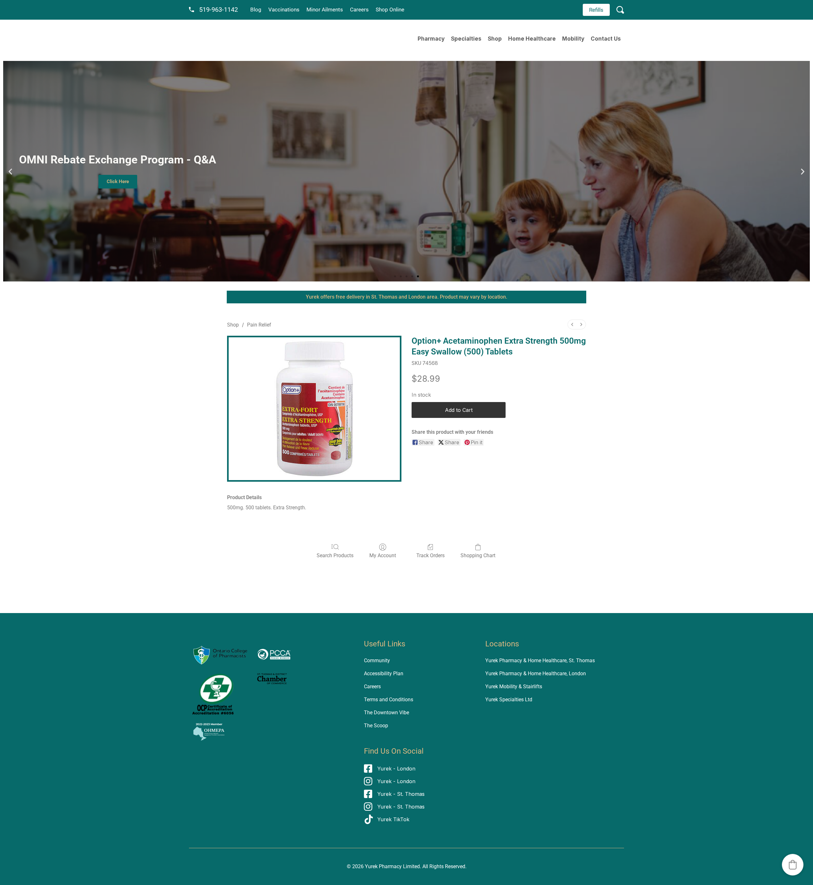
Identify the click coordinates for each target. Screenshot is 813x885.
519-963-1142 (218, 9)
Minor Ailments (324, 9)
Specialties (466, 39)
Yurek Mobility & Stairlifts (513, 687)
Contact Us (606, 39)
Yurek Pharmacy (383, 866)
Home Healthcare (532, 39)
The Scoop (376, 726)
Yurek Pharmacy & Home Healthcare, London (535, 673)
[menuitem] (572, 324)
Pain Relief (259, 325)
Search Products (335, 555)
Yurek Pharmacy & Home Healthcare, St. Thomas (540, 660)
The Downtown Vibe (386, 713)
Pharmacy (431, 39)
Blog (255, 9)
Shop (495, 39)
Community (377, 660)
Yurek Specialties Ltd (508, 700)
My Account (382, 555)
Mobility (573, 39)
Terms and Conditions (388, 700)
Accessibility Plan (383, 673)
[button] (10, 171)
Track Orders (430, 555)
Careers (359, 9)
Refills (596, 10)
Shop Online (390, 9)
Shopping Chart (477, 555)
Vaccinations (283, 9)
